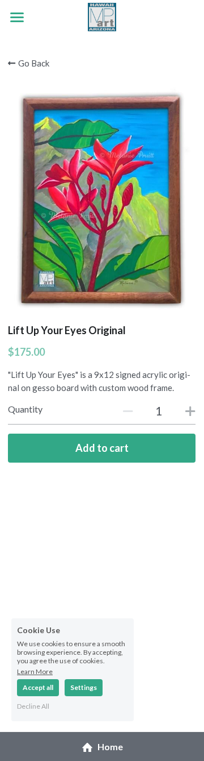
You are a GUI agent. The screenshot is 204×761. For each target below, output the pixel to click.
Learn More (35, 671)
